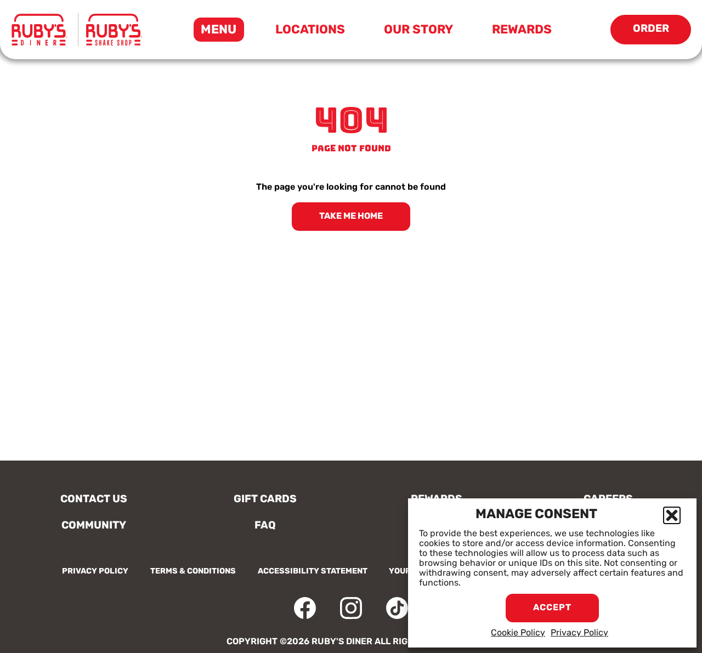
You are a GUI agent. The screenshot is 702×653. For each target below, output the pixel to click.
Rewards (522, 30)
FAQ (265, 526)
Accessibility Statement (312, 571)
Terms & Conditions (193, 571)
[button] (672, 515)
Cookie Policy (518, 633)
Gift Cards (265, 500)
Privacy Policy (579, 633)
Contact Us (93, 500)
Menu (222, 33)
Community (93, 526)
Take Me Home (351, 216)
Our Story (418, 30)
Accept (552, 608)
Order (662, 34)
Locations (310, 30)
